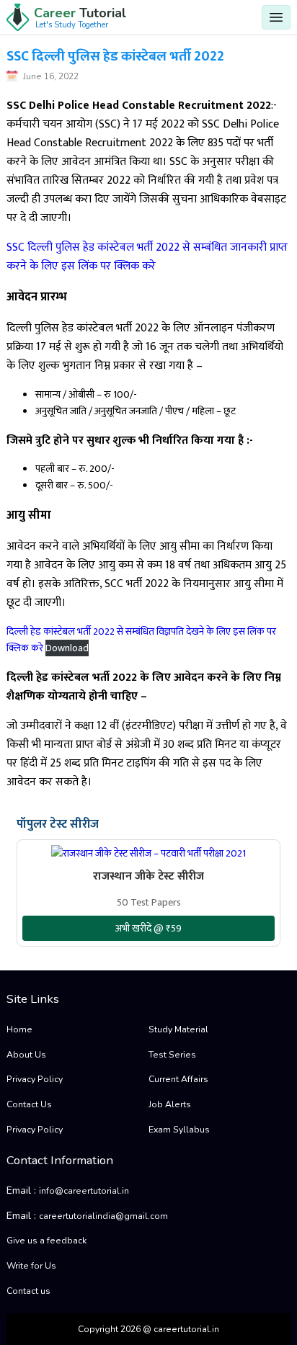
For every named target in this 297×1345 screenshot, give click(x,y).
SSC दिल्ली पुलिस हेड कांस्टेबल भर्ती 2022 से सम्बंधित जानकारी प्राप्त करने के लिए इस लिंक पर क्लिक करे (147, 256)
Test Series (172, 1054)
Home (19, 1029)
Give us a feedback (46, 1240)
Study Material (178, 1029)
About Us (26, 1054)
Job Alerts (169, 1104)
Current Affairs (178, 1079)
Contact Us (29, 1104)
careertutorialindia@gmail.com (103, 1216)
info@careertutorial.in (84, 1191)
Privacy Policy (34, 1079)
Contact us (28, 1291)
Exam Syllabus (179, 1129)
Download (67, 648)
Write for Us (31, 1266)
